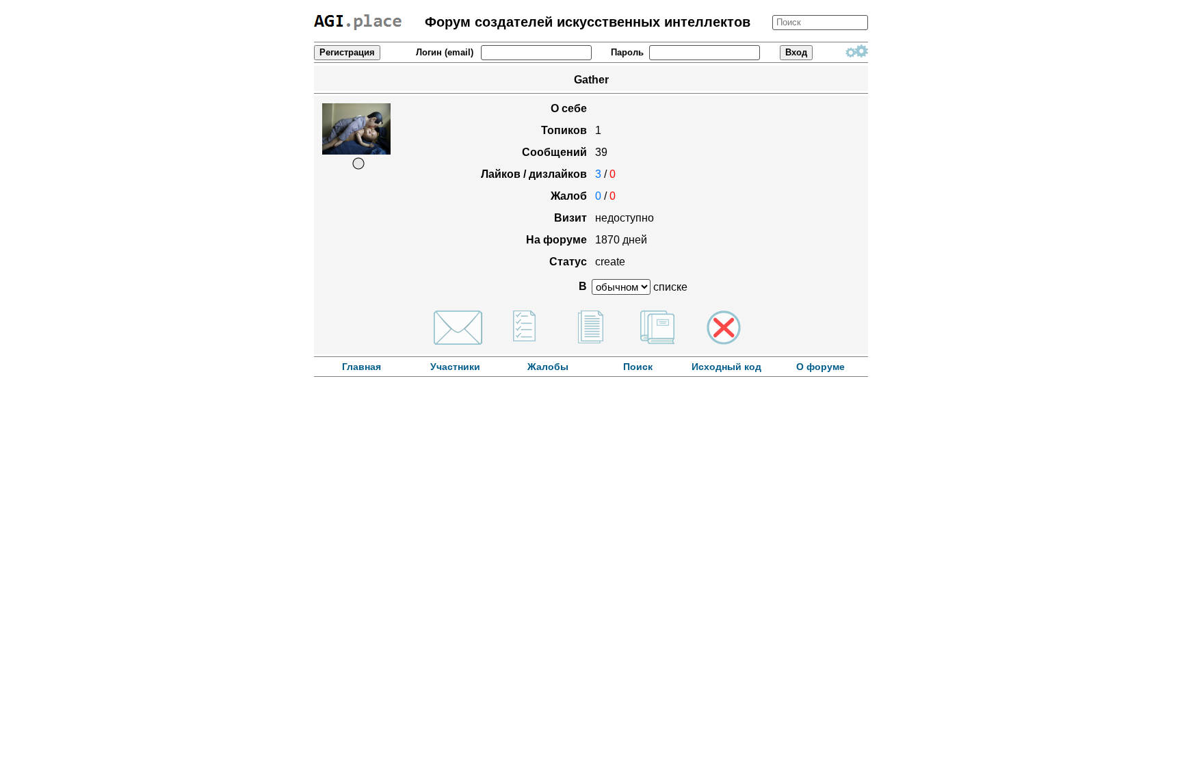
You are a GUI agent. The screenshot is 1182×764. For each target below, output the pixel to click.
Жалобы (549, 366)
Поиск (638, 366)
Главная (361, 366)
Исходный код (726, 366)
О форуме (820, 366)
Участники (455, 366)
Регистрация (347, 52)
